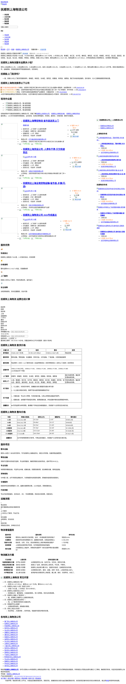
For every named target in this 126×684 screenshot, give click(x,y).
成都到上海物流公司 (11, 632)
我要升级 (26, 125)
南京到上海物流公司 (11, 628)
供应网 (6, 35)
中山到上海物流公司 (11, 659)
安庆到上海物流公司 (11, 648)
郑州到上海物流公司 (11, 666)
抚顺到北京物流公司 (107, 126)
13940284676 (82, 90)
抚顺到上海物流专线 (73, 113)
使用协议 (17, 678)
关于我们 (4, 678)
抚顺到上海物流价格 (58, 113)
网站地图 (24, 678)
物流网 (6, 44)
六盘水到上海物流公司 (11, 646)
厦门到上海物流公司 (11, 621)
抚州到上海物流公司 (11, 650)
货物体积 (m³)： (6, 336)
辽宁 (8, 49)
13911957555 (77, 94)
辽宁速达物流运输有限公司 (37, 139)
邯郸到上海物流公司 (11, 661)
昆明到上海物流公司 (11, 652)
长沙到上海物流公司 (11, 641)
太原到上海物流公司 (11, 643)
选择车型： (4, 338)
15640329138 (80, 87)
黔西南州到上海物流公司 (12, 657)
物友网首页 (4, 2)
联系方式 (31, 678)
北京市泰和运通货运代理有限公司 (40, 234)
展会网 (6, 41)
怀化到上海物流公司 (11, 663)
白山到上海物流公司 (11, 630)
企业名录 (7, 37)
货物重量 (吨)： (6, 331)
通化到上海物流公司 (11, 635)
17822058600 (63, 92)
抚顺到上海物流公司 (22, 49)
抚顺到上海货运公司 (42, 113)
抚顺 (12, 49)
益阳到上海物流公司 (11, 639)
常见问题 (11, 678)
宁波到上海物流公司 (11, 655)
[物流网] (4, 4)
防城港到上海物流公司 (11, 626)
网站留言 (38, 678)
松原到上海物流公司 (11, 623)
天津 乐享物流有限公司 (36, 205)
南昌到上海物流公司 (11, 637)
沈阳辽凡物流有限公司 (36, 171)
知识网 (6, 39)
